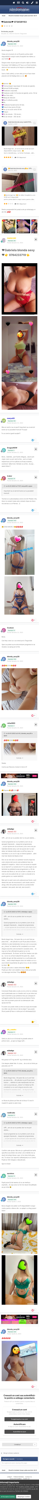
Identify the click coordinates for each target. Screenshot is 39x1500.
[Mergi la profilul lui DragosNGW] (4, 450)
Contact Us (28, 1477)
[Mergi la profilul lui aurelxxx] (4, 1176)
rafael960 (11, 723)
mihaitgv (24, 912)
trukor (9, 476)
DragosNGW (12, 448)
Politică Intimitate (19, 1477)
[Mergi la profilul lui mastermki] (4, 240)
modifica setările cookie (26, 1487)
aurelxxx (10, 1173)
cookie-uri (10, 1484)
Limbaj (9, 1477)
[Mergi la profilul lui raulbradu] (4, 1115)
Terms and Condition (16, 1478)
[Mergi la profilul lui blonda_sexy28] (4, 44)
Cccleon (10, 628)
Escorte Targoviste (21, 33)
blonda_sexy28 (8, 31)
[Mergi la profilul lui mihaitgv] (4, 831)
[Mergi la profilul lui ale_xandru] (4, 1032)
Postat (15, 46)
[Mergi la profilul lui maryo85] (4, 420)
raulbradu (11, 1113)
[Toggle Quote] (5, 486)
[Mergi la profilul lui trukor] (4, 478)
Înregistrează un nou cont (19, 1419)
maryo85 (24, 486)
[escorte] (19, 776)
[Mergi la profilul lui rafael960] (4, 725)
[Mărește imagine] (19, 289)
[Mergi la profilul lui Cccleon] (4, 630)
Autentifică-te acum (19, 1432)
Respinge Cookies (23, 1496)
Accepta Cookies (9, 1496)
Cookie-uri (26, 1478)
